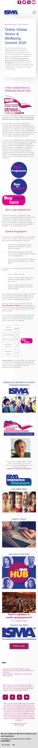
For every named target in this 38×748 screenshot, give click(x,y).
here (15, 238)
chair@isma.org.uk (21, 621)
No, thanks (6, 745)
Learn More (5, 741)
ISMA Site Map (19, 725)
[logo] (11, 12)
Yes (13, 745)
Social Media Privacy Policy (19, 723)
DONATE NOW (19, 646)
